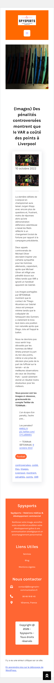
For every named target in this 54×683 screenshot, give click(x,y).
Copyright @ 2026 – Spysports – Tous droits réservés (27, 633)
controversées (23, 465)
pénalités (20, 476)
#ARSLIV (23, 428)
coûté (35, 465)
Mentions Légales (27, 567)
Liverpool (20, 472)
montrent (31, 472)
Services (27, 554)
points (29, 476)
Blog (27, 560)
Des (17, 469)
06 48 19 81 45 (29, 596)
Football (21, 456)
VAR (36, 476)
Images (24, 469)
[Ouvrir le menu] (27, 33)
